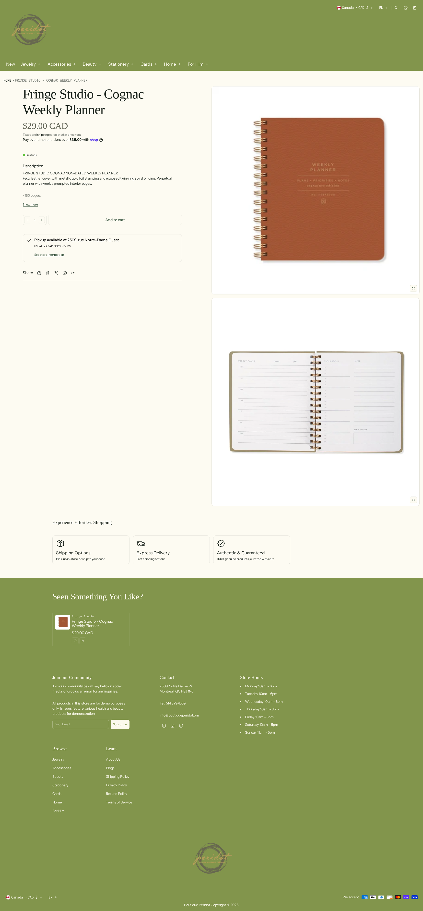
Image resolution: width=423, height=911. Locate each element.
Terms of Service (119, 802)
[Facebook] (164, 725)
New (10, 64)
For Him (58, 811)
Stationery (60, 785)
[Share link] (73, 273)
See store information (49, 254)
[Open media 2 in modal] (315, 190)
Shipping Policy (117, 776)
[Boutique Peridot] (30, 30)
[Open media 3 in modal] (315, 402)
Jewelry (58, 759)
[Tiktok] (181, 725)
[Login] (405, 7)
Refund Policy (116, 793)
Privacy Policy (116, 785)
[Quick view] (75, 640)
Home (7, 80)
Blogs (110, 768)
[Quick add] (82, 640)
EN (381, 7)
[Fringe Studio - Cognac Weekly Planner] (91, 629)
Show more (30, 204)
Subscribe (120, 724)
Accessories (61, 768)
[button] (396, 7)
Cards (56, 793)
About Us (113, 759)
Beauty (57, 776)
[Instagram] (172, 725)
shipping (43, 134)
